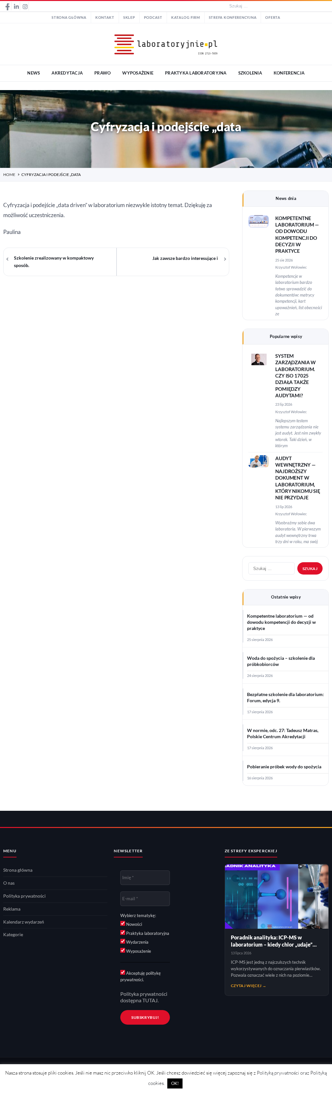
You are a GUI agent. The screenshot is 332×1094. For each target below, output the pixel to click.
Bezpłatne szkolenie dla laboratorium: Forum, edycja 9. (285, 697)
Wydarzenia (136, 942)
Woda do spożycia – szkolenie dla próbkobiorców (281, 661)
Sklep (129, 17)
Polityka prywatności (24, 896)
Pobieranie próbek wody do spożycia (284, 766)
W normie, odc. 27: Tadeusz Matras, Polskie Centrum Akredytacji (282, 733)
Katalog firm (185, 17)
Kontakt (104, 17)
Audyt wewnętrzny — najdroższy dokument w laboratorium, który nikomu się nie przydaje (297, 478)
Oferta (272, 17)
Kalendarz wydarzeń (23, 922)
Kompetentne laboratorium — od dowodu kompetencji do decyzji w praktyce (281, 622)
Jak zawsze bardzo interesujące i (185, 258)
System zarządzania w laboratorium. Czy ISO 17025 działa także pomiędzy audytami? (295, 375)
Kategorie (13, 934)
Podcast (153, 17)
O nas (9, 883)
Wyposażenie (138, 951)
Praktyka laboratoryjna (147, 933)
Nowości (133, 924)
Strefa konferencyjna (233, 17)
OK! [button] (175, 1083)
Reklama (11, 909)
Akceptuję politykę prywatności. (140, 976)
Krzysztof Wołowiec (291, 267)
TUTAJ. (150, 1000)
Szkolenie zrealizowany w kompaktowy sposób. (54, 261)
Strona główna (69, 17)
